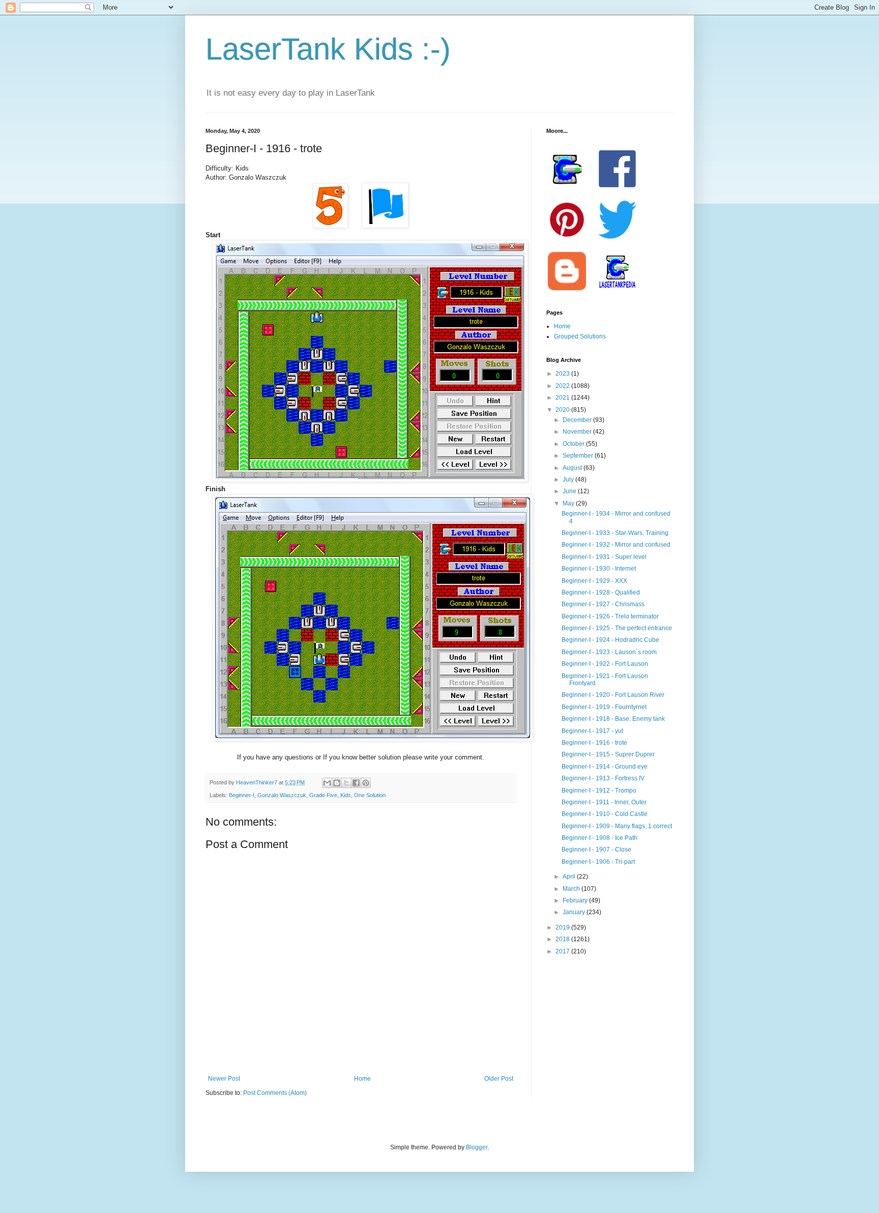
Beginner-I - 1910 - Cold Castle (605, 813)
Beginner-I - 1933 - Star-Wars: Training (615, 533)
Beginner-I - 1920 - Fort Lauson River (613, 694)
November (578, 431)
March (572, 888)
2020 (563, 409)
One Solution (370, 795)
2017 (563, 951)
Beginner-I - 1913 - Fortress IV (603, 778)
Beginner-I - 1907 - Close (596, 849)
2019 (563, 927)
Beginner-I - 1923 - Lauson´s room (609, 652)
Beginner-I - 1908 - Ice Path (599, 837)
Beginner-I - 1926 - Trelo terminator (610, 616)
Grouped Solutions (580, 336)
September (579, 455)
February (576, 900)
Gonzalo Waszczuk (281, 795)
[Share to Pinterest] (366, 783)
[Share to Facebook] (356, 783)
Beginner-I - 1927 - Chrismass (603, 604)
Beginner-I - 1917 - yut (592, 731)
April (570, 876)
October (574, 443)
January (575, 912)
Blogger (476, 1147)
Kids (345, 795)
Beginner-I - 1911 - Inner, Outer (604, 802)
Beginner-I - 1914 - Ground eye (605, 766)
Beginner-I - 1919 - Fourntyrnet (604, 707)
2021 (563, 397)
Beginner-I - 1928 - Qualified (601, 592)
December (578, 420)
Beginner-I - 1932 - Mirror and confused (616, 544)
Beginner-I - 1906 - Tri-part (598, 861)
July (569, 479)
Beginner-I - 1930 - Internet (599, 568)
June (570, 491)
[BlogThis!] (337, 783)
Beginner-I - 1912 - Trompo (599, 790)
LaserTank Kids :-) (328, 49)
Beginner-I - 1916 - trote (594, 742)
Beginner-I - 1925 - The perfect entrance (617, 628)
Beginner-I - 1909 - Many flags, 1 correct (617, 826)
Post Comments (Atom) (275, 1092)
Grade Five (323, 795)
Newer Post (224, 1078)
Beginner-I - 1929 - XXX (594, 580)
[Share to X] (346, 783)
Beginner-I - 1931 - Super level (604, 556)
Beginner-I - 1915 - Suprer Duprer (608, 754)
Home (362, 1078)
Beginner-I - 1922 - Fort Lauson (605, 663)
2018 (563, 939)
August (573, 467)
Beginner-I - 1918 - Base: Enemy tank (613, 718)
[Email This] (327, 783)
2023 (563, 373)
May (569, 503)
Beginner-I (241, 795)
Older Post (498, 1078)
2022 (563, 385)
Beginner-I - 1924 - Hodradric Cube (610, 639)
